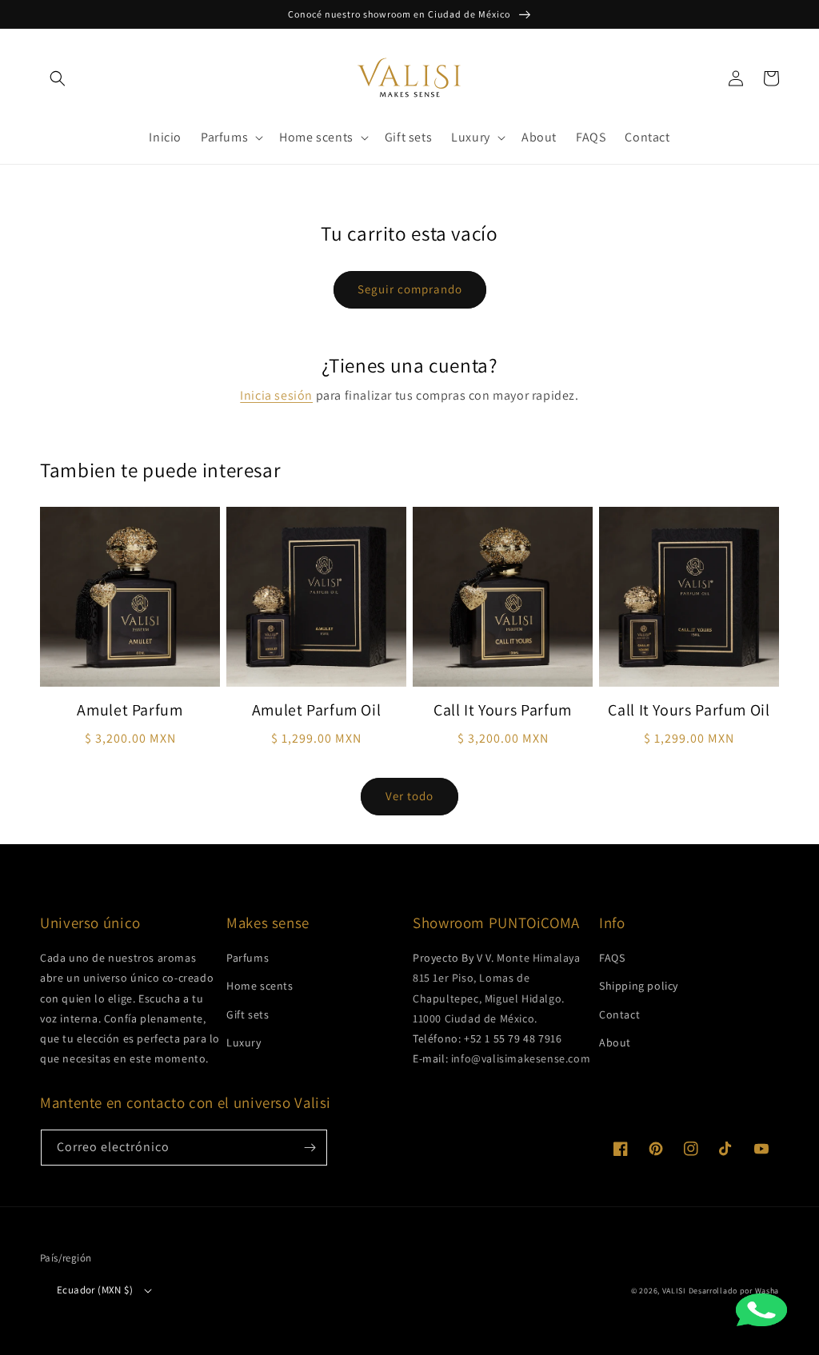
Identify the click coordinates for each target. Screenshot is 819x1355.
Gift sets (247, 1014)
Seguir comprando (410, 289)
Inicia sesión (276, 395)
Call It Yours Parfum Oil (688, 710)
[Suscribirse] (309, 1147)
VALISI (674, 1290)
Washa (767, 1290)
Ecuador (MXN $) (95, 1290)
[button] (57, 78)
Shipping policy (638, 985)
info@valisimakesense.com (520, 1058)
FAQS (612, 957)
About (615, 1042)
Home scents (260, 985)
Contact (619, 1014)
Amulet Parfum (129, 710)
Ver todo (409, 795)
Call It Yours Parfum (502, 710)
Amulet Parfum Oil (317, 710)
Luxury (244, 1042)
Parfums (247, 957)
